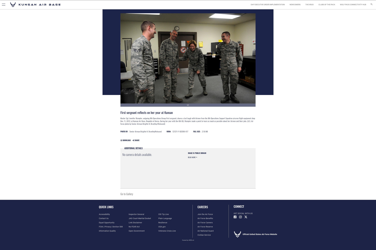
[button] (3, 4)
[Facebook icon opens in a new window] (235, 217)
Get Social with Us (243, 213)
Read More (192, 157)
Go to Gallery (126, 194)
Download (126, 140)
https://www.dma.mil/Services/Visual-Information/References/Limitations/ (211, 169)
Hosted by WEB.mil (188, 240)
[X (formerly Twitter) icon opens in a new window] (245, 217)
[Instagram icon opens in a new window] (240, 217)
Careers (202, 207)
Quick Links (106, 207)
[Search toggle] (371, 4)
